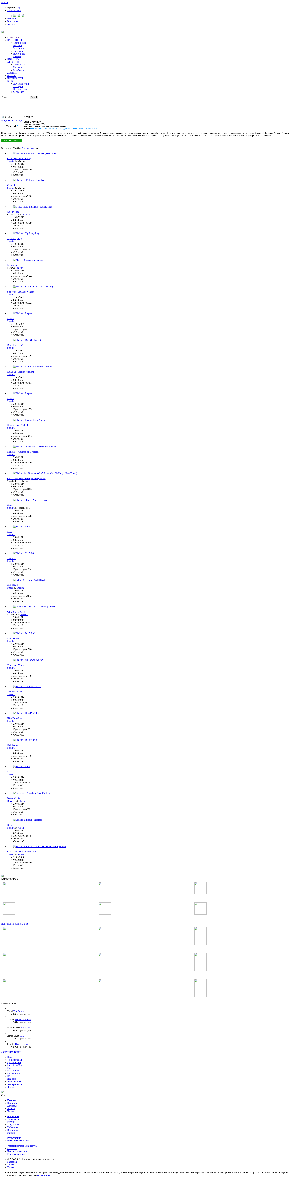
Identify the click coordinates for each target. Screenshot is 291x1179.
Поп (32, 129)
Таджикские (19, 43)
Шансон (11, 1079)
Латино (82, 129)
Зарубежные (19, 48)
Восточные (19, 53)
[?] (18, 7)
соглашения (43, 1175)
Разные (17, 56)
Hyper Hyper (21, 1044)
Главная (11, 1100)
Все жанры (15, 1052)
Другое (66, 129)
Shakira (11, 161)
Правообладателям (17, 1151)
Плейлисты (13, 18)
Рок (9, 1068)
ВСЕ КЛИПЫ (14, 40)
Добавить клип (21, 83)
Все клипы (12, 21)
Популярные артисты (12, 923)
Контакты (12, 1148)
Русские (17, 45)
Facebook (12, 1162)
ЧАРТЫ (11, 75)
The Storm (18, 1011)
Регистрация (14, 10)
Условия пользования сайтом (22, 1145)
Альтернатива (14, 1084)
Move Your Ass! (23, 1019)
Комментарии (20, 89)
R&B (9, 1076)
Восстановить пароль (19, 1140)
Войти (4, 2)
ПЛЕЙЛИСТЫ (15, 78)
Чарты (10, 1111)
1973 (22, 1036)
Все (26, 923)
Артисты (12, 24)
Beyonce (11, 801)
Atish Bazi (26, 1027)
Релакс (74, 129)
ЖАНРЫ (12, 72)
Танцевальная (41, 129)
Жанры (5, 1052)
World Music (91, 129)
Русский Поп (14, 1062)
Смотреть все (29, 148)
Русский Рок (13, 1073)
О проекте (18, 92)
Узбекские (18, 51)
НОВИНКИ (13, 59)
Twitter (10, 1164)
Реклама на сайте (16, 1154)
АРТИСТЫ (13, 62)
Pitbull (10, 587)
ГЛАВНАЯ (13, 37)
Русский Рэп (13, 1070)
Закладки (18, 86)
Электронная (14, 1081)
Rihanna (22, 854)
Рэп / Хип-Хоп (55, 129)
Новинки (12, 1103)
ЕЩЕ (10, 81)
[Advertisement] (145, 106)
